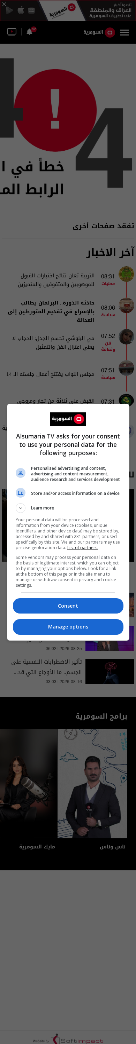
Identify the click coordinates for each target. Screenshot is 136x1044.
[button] (68, 508)
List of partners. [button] (82, 548)
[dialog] (68, 522)
